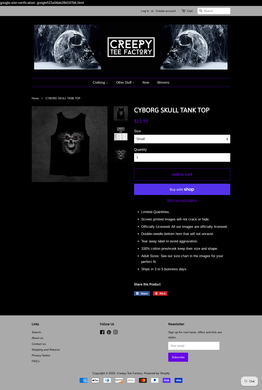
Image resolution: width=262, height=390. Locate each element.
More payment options (182, 200)
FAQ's (36, 361)
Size (137, 131)
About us (37, 338)
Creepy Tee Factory (129, 373)
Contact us (39, 344)
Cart (190, 11)
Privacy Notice (41, 355)
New (145, 82)
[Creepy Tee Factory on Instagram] (115, 333)
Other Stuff (124, 82)
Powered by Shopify (157, 373)
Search (36, 332)
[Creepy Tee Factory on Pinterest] (109, 333)
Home (35, 98)
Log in (145, 11)
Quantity (140, 150)
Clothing (99, 82)
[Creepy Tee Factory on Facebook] (102, 333)
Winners (163, 82)
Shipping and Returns (46, 349)
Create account (166, 11)
